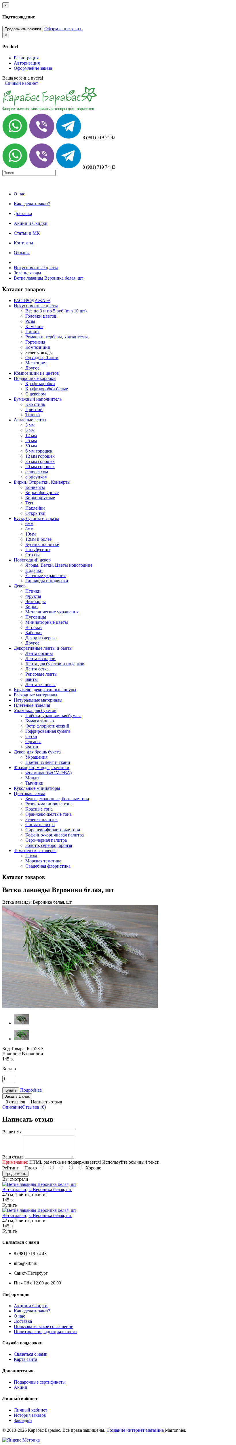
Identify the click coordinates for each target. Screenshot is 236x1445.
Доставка (23, 1321)
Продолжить (15, 1173)
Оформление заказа (63, 28)
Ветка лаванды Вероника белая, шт (48, 278)
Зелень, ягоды (27, 272)
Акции (20, 1387)
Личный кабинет (21, 83)
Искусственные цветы (36, 267)
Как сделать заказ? (32, 1310)
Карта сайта (25, 1359)
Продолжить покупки (23, 29)
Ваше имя (12, 1131)
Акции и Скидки (30, 1305)
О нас (19, 1316)
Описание (12, 1107)
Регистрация (26, 57)
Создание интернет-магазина (135, 1430)
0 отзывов (15, 1101)
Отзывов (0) (34, 1107)
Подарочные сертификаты (40, 1382)
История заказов (30, 1415)
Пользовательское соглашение (43, 1326)
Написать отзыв (46, 1101)
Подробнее (31, 1090)
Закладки (23, 1420)
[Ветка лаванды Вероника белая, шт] (80, 1007)
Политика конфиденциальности (45, 1331)
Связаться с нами (30, 1354)
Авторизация (27, 63)
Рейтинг (10, 1167)
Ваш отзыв (13, 1156)
